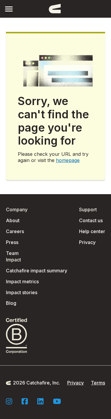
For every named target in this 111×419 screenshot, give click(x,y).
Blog (11, 303)
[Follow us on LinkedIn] (40, 401)
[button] (9, 8)
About (13, 220)
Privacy (87, 242)
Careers (15, 231)
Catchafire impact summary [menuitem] (36, 271)
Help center (92, 231)
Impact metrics (22, 281)
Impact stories (21, 292)
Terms (98, 383)
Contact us (91, 220)
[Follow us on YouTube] (57, 401)
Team (12, 253)
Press (12, 242)
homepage (68, 160)
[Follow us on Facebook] (25, 401)
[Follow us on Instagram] (9, 401)
